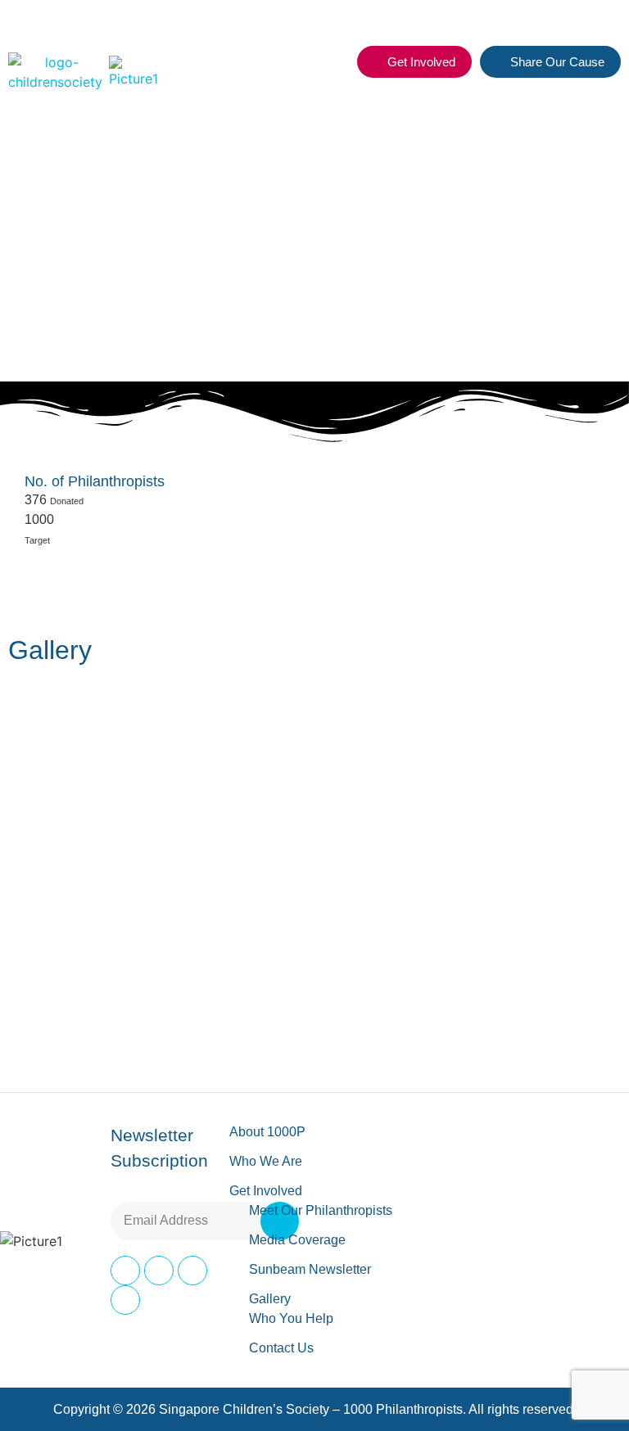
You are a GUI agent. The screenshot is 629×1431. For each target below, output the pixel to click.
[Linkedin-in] (192, 1270)
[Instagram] (159, 1270)
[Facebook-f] (125, 1270)
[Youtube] (125, 1300)
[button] (335, 62)
